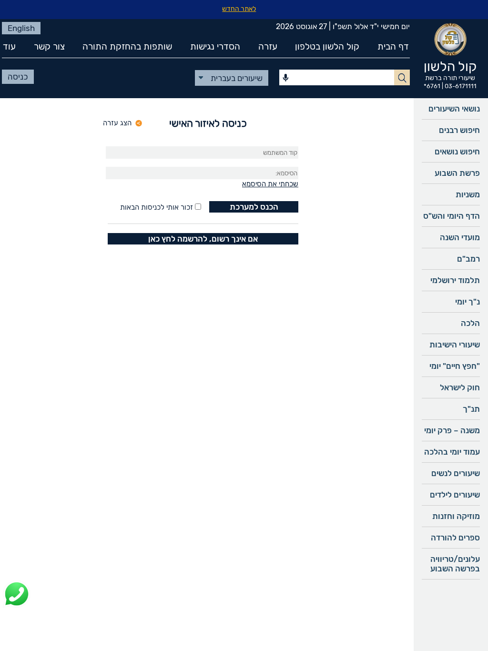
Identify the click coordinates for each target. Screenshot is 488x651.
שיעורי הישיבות (454, 344)
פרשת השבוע (457, 173)
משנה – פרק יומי (452, 430)
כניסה (18, 76)
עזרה (267, 46)
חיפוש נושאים (457, 151)
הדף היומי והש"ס (451, 216)
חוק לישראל (460, 387)
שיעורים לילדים (455, 494)
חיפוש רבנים (459, 130)
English (21, 28)
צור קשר (49, 46)
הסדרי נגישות (215, 46)
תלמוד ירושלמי (455, 280)
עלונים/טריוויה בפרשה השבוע (455, 563)
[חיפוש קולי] (285, 78)
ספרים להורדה (455, 537)
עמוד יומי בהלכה (452, 452)
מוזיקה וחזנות (456, 516)
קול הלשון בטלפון (327, 46)
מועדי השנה (460, 237)
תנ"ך (471, 409)
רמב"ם (468, 259)
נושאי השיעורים (454, 108)
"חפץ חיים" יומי (454, 366)
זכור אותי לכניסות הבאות (156, 207)
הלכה (470, 323)
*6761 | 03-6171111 (450, 86)
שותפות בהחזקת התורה (127, 46)
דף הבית (393, 46)
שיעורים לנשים (455, 473)
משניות (468, 194)
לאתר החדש (239, 9)
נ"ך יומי (467, 301)
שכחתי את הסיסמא (270, 184)
